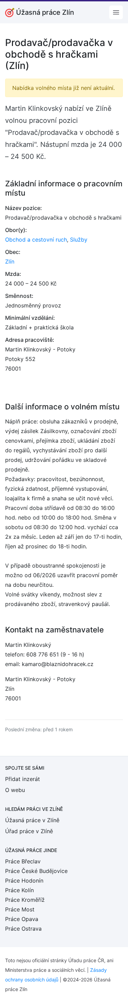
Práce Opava (21, 919)
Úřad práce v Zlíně (29, 831)
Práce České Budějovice (36, 870)
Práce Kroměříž (25, 899)
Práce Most (19, 909)
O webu (15, 790)
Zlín (9, 261)
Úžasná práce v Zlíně (32, 820)
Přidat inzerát (22, 779)
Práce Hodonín (24, 880)
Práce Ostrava (23, 928)
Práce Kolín (19, 890)
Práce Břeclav (23, 861)
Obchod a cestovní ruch (36, 239)
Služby (78, 239)
